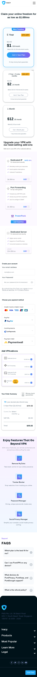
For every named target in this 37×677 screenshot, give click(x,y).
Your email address (9, 267)
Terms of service (8, 290)
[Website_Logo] (6, 3)
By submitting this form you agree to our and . (17, 289)
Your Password (7, 277)
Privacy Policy (23, 290)
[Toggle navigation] (34, 3)
